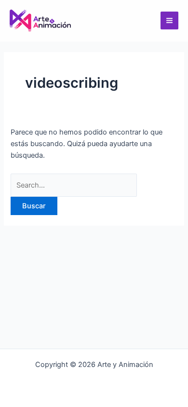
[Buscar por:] (74, 185)
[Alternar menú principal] (169, 20)
